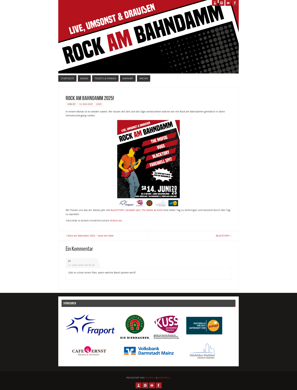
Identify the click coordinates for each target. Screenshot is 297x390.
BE (74, 104)
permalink (116, 220)
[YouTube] (228, 3)
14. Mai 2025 (86, 104)
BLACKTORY (117, 210)
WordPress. (164, 377)
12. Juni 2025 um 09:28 (81, 265)
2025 (98, 104)
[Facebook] (235, 3)
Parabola (150, 377)
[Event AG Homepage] (215, 3)
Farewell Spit (132, 210)
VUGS (160, 210)
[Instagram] (221, 3)
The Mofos (147, 210)
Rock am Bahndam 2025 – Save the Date (90, 235)
